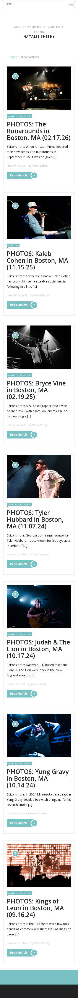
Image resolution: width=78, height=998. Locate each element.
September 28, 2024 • (18, 943)
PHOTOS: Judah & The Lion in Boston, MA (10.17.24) (38, 649)
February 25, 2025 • (17, 425)
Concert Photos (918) (19, 116)
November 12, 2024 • (18, 554)
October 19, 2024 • (17, 684)
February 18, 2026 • (17, 165)
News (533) (13, 245)
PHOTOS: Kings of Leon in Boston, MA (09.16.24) (35, 908)
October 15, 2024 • (17, 813)
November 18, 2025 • (18, 295)
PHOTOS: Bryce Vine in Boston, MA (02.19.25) (36, 390)
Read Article (19, 175)
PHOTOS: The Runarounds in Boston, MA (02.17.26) (38, 131)
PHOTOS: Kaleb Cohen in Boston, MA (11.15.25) (37, 260)
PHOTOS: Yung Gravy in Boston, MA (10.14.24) (38, 778)
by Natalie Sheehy (38, 165)
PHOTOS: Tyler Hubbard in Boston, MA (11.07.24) (35, 519)
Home (13, 56)
